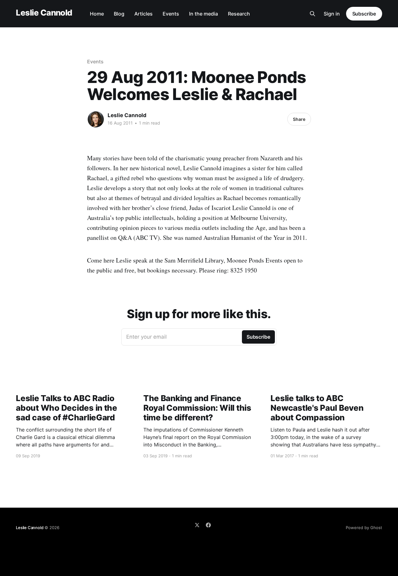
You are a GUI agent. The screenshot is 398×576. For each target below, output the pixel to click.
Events (171, 14)
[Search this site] (312, 14)
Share (299, 119)
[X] (197, 525)
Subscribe (364, 14)
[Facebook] (208, 525)
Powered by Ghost (364, 527)
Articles (143, 14)
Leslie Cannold (44, 13)
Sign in (332, 14)
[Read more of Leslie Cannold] (95, 119)
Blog (119, 14)
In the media (203, 14)
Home (97, 14)
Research (239, 14)
